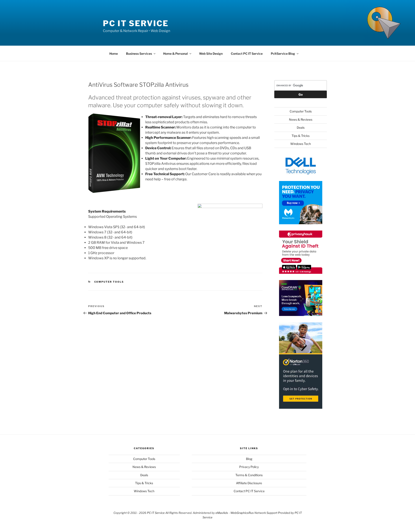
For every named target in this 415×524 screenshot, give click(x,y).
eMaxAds (221, 512)
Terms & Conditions (249, 475)
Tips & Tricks (301, 136)
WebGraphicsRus (242, 512)
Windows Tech (300, 144)
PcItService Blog (283, 53)
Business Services (139, 53)
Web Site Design (211, 53)
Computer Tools (109, 281)
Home (113, 53)
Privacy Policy (249, 467)
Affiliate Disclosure (249, 483)
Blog (249, 459)
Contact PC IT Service (247, 53)
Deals (301, 127)
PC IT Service (135, 23)
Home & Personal (175, 53)
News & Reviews (300, 119)
